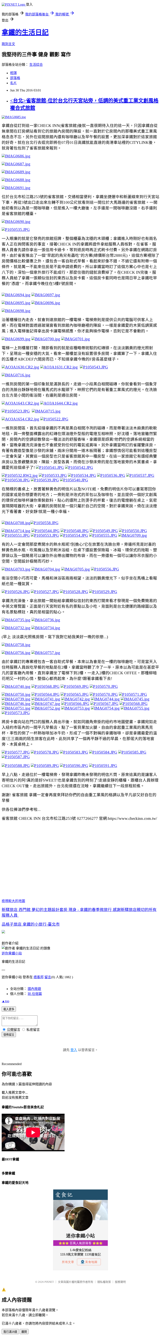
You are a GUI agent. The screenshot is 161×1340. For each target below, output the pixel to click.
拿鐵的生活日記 (25, 32)
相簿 (13, 73)
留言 (47, 977)
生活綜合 (36, 64)
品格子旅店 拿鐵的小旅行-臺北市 (31, 924)
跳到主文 (8, 44)
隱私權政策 (104, 1281)
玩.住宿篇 (35, 994)
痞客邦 (39, 977)
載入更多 (8, 1009)
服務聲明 (120, 1281)
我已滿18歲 (10, 1331)
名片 (13, 83)
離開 (24, 1331)
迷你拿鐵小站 (12, 953)
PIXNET (49, 1281)
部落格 (15, 78)
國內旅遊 (34, 989)
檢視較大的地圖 (13, 901)
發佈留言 (8, 1034)
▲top (5, 1001)
